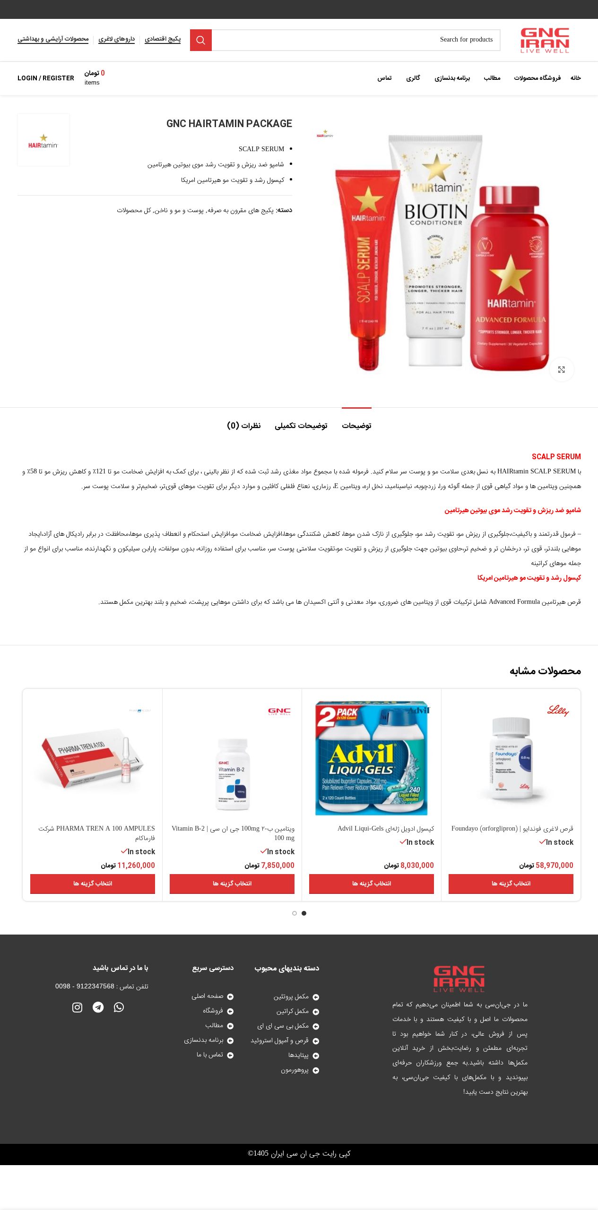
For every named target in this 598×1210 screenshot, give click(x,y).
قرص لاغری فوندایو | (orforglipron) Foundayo (512, 829)
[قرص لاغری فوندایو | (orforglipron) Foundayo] (511, 758)
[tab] (357, 421)
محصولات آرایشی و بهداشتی (52, 40)
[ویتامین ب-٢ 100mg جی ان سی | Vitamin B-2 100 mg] (232, 758)
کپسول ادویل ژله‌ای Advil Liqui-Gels (386, 829)
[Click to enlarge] (561, 369)
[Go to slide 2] (294, 913)
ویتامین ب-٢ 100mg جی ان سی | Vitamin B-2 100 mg (233, 834)
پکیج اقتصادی (163, 40)
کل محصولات (134, 210)
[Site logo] (545, 40)
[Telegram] (98, 1007)
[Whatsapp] (118, 1007)
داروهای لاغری (116, 40)
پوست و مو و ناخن (179, 210)
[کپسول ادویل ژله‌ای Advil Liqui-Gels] (371, 758)
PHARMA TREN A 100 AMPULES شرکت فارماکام (96, 834)
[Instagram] (77, 1007)
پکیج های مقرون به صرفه (241, 210)
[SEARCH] (201, 40)
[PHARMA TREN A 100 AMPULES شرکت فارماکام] (92, 758)
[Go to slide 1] (304, 913)
